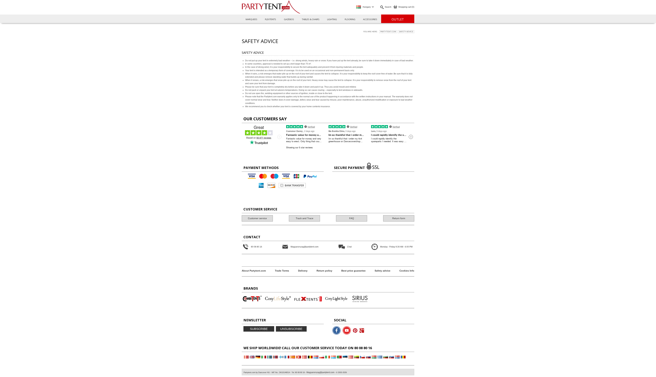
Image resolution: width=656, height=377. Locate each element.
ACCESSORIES (370, 19)
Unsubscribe (291, 329)
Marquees (251, 19)
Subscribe (259, 329)
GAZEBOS (289, 19)
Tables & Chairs (310, 19)
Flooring (350, 19)
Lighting (332, 19)
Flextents (270, 19)
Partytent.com (388, 32)
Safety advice (406, 32)
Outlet (398, 19)
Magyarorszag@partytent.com (320, 372)
